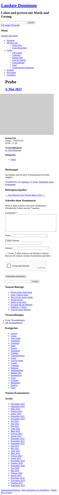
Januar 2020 (16, 475)
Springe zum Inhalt (9, 36)
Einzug (14, 348)
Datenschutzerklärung (10, 490)
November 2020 (18, 461)
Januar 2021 (16, 458)
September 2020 (18, 466)
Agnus (13, 336)
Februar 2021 (16, 456)
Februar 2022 (16, 433)
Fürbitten (15, 353)
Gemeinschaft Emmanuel (23, 67)
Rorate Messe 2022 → (35, 195)
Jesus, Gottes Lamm (19, 295)
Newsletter (11, 72)
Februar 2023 (16, 411)
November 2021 (18, 441)
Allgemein (15, 341)
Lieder (9, 50)
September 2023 (18, 406)
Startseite (10, 40)
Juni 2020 (15, 468)
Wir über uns (12, 43)
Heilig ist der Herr (18, 302)
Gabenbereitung (18, 355)
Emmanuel (15, 350)
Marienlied (15, 383)
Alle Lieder (17, 53)
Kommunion (16, 375)
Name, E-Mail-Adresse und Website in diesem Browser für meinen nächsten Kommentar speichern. (28, 254)
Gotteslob (16, 55)
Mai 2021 (15, 448)
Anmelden (11, 75)
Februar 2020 (16, 473)
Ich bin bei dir (17, 300)
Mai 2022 (15, 426)
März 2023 (15, 409)
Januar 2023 (16, 414)
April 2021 (15, 451)
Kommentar (11, 213)
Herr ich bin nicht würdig (22, 297)
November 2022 (18, 419)
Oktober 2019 (17, 483)
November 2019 (18, 480)
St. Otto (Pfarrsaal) (13, 150)
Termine (10, 70)
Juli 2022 (15, 421)
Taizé (14, 65)
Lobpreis (14, 380)
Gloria (13, 358)
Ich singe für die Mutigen (22, 305)
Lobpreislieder (18, 62)
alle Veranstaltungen (14, 322)
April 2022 (15, 428)
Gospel (14, 363)
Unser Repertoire (19, 48)
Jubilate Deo (17, 58)
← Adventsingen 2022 (15, 195)
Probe (13, 159)
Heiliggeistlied (17, 370)
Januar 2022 (16, 436)
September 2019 (18, 485)
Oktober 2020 (17, 463)
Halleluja (15, 368)
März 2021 (15, 453)
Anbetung (15, 343)
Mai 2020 (15, 470)
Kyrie (13, 378)
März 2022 (15, 431)
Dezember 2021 (18, 438)
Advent (14, 333)
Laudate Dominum (19, 5)
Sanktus (14, 385)
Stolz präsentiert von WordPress (35, 490)
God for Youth (17, 360)
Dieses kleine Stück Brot (21, 292)
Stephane (25, 182)
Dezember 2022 (18, 416)
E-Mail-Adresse (12, 240)
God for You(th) (19, 60)
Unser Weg (17, 45)
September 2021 (18, 443)
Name (7, 235)
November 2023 (18, 404)
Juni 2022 (15, 424)
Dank (13, 346)
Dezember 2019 (18, 478)
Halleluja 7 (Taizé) (19, 307)
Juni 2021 (15, 446)
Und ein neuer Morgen (20, 309)
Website (8, 248)
